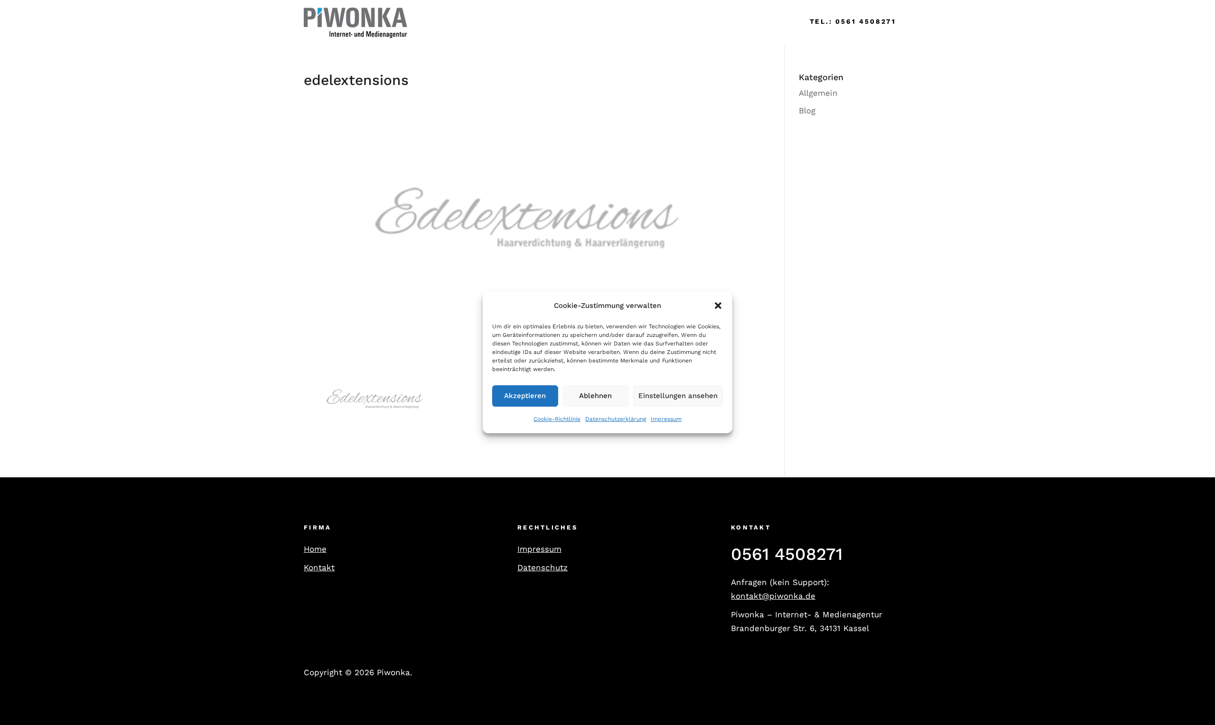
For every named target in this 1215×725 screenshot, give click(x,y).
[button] (718, 306)
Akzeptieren (525, 396)
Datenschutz (542, 567)
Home (433, 22)
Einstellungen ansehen (678, 396)
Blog (807, 110)
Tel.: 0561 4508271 (853, 21)
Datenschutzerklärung (615, 419)
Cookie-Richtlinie (556, 419)
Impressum (666, 419)
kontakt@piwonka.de (773, 596)
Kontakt (319, 567)
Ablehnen (595, 396)
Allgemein (818, 93)
